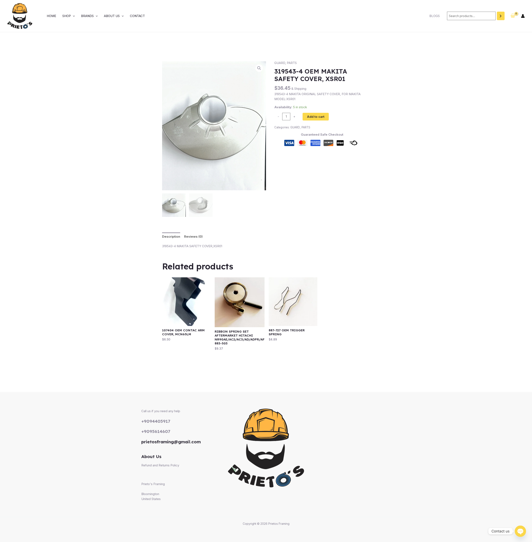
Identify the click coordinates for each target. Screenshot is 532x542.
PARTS (292, 63)
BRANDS (87, 16)
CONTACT (137, 16)
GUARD (279, 63)
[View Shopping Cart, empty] (513, 16)
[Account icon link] (523, 16)
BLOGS (434, 16)
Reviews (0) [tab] (193, 236)
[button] (73, 16)
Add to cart (315, 117)
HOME (51, 16)
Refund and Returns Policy (160, 465)
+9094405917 (155, 421)
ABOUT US (112, 16)
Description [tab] (171, 236)
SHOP (66, 16)
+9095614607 (155, 431)
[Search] (501, 16)
